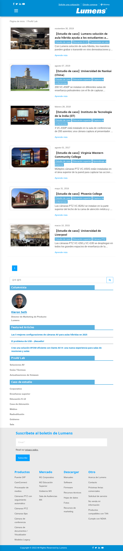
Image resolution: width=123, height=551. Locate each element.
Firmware (68, 487)
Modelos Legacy (22, 539)
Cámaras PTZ (21, 508)
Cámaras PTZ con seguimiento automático (23, 500)
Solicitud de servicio (97, 496)
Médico (13, 409)
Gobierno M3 (45, 491)
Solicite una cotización (69, 4)
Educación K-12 (80, 42)
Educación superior (82, 79)
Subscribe (22, 458)
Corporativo (16, 389)
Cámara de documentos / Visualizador (21, 531)
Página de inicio (17, 21)
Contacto (92, 482)
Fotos (66, 503)
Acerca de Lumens (97, 477)
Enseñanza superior (20, 394)
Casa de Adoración (19, 404)
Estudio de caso (63, 42)
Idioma (106, 4)
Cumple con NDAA (97, 518)
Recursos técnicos (72, 492)
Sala (12, 424)
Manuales (68, 477)
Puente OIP (20, 477)
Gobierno (14, 419)
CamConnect (21, 482)
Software (68, 482)
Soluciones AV (17, 365)
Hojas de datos (71, 497)
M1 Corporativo (46, 477)
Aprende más (61, 55)
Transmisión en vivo (99, 42)
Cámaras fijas (21, 513)
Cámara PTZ (99, 239)
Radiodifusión (17, 414)
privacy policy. (31, 450)
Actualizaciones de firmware (24, 375)
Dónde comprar (90, 4)
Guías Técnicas (18, 370)
